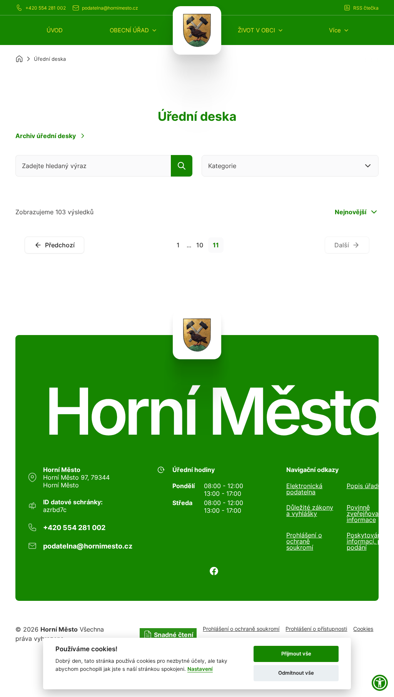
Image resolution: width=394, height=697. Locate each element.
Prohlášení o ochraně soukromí (304, 541)
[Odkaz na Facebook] (214, 571)
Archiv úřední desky (45, 136)
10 (199, 245)
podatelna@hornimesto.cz (110, 8)
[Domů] (19, 59)
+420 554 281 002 (45, 8)
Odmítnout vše (296, 673)
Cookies (363, 628)
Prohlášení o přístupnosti (316, 628)
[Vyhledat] (181, 166)
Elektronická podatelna (304, 489)
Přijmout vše (296, 653)
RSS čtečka (366, 8)
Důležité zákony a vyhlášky (309, 510)
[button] (133, 30)
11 (216, 245)
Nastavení (200, 669)
